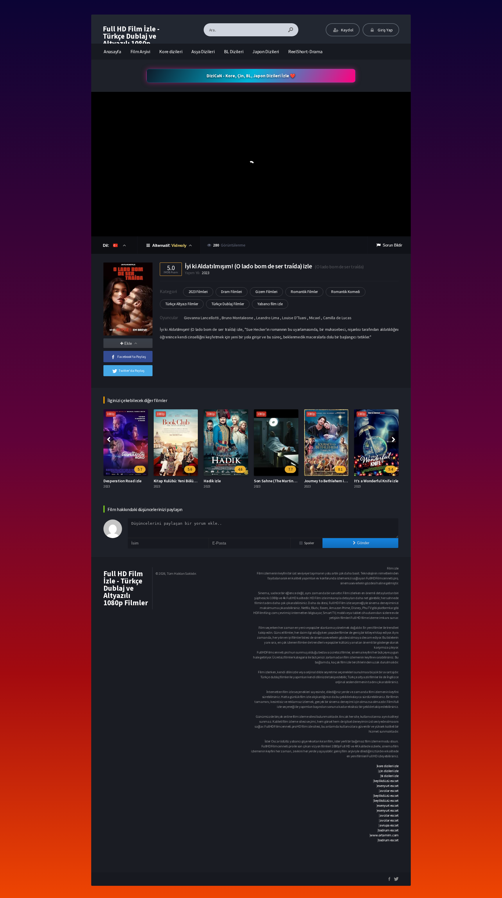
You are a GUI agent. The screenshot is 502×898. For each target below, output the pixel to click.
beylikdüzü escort (386, 781)
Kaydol (346, 30)
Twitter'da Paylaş (131, 370)
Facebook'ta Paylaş (131, 356)
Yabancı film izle (270, 303)
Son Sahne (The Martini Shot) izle (241, 480)
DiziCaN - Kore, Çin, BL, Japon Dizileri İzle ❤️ (251, 75)
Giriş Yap (385, 30)
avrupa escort (389, 825)
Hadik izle (170, 480)
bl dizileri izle (390, 776)
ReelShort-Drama (305, 51)
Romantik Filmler (304, 291)
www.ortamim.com (384, 835)
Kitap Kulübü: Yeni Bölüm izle (137, 480)
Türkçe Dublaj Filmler (227, 303)
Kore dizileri (170, 51)
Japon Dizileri (265, 51)
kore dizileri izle (388, 766)
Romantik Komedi (345, 291)
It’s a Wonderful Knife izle (335, 480)
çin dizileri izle (389, 771)
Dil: (106, 245)
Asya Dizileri (202, 51)
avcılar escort (389, 790)
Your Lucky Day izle (379, 480)
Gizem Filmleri (266, 291)
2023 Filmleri (198, 291)
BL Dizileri (233, 51)
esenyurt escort (388, 785)
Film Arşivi (140, 51)
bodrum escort (388, 830)
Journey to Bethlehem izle (284, 480)
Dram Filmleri (231, 291)
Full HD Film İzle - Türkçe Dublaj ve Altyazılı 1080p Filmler (131, 39)
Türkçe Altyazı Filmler (181, 303)
